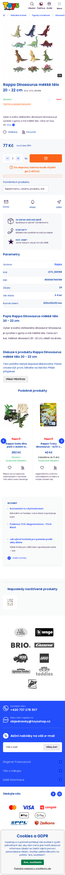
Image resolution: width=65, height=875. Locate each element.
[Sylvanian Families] (21, 671)
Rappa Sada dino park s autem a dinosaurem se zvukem (16, 445)
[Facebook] (53, 794)
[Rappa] (59, 101)
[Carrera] (44, 645)
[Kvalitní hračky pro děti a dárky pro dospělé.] (4, 15)
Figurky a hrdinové (41, 15)
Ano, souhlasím (33, 862)
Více (8, 124)
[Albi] (21, 632)
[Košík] (49, 6)
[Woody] (32, 684)
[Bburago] (44, 632)
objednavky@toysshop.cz (30, 721)
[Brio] (21, 645)
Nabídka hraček (18, 15)
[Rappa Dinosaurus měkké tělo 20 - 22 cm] (10, 602)
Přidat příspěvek (15, 379)
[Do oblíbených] (9, 467)
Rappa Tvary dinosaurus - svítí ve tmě (49, 445)
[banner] (15, 6)
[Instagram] (59, 794)
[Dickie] (21, 658)
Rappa (58, 264)
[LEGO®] (44, 658)
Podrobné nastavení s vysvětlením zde (32, 868)
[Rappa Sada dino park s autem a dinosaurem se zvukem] (16, 414)
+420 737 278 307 (23, 710)
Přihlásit (51, 747)
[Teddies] (44, 671)
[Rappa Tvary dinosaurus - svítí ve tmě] (49, 414)
